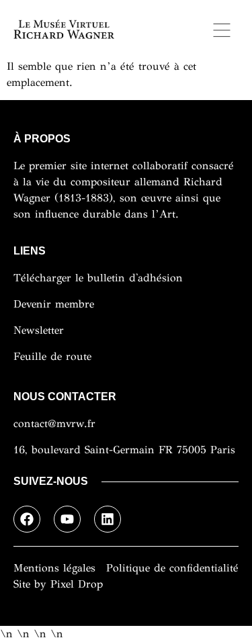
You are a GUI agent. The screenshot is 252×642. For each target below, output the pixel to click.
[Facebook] (26, 519)
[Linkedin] (107, 519)
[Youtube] (67, 519)
